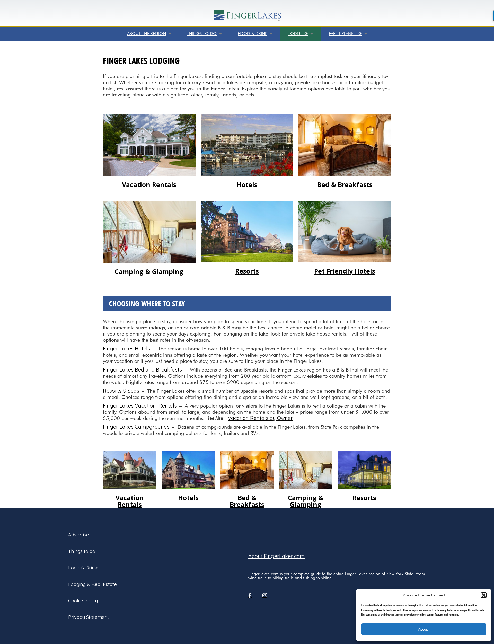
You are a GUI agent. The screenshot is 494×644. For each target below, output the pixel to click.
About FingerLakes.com (276, 556)
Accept (423, 629)
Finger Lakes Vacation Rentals (140, 405)
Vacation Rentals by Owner (260, 418)
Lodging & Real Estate (92, 584)
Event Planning (345, 33)
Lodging (298, 33)
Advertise (78, 535)
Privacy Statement (88, 617)
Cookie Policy (83, 600)
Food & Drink (252, 33)
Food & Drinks (84, 567)
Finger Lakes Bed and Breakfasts (142, 369)
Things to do (202, 33)
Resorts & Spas (121, 390)
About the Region (146, 33)
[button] (483, 595)
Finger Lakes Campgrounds (136, 427)
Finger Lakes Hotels (126, 348)
